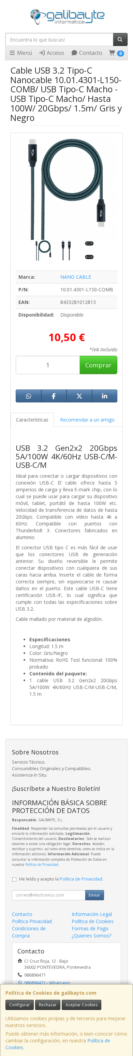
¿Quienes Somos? (91, 935)
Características (32, 419)
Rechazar (48, 1005)
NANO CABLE (75, 277)
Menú (24, 53)
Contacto (90, 53)
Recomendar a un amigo (87, 419)
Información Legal (92, 914)
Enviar (94, 895)
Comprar (98, 365)
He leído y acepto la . (61, 879)
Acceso (54, 53)
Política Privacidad (32, 921)
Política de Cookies (93, 921)
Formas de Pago (90, 928)
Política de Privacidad (41, 864)
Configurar (19, 1005)
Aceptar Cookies (81, 1005)
